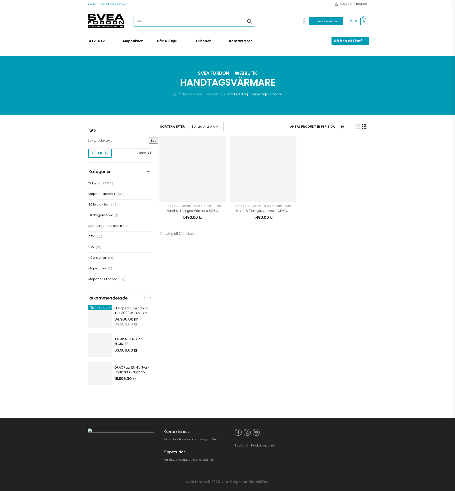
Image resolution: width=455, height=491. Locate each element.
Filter (97, 153)
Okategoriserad (100, 215)
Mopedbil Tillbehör (102, 279)
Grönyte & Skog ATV (192, 206)
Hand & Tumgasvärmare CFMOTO (264, 210)
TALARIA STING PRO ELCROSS (129, 341)
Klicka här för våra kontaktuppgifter (191, 439)
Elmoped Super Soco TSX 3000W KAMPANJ (131, 310)
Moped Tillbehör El (102, 194)
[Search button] (249, 21)
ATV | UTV (97, 41)
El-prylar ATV (169, 206)
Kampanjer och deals (105, 226)
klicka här (206, 459)
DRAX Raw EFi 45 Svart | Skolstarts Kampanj (132, 370)
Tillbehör (203, 41)
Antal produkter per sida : (313, 126)
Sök (153, 140)
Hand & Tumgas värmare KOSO (192, 210)
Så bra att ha (98, 205)
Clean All (144, 153)
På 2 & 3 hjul (167, 41)
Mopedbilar (133, 41)
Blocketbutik (259, 445)
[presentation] (145, 297)
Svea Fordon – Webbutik (202, 94)
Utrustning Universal (221, 206)
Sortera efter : (173, 126)
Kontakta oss (240, 41)
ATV (91, 237)
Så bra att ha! (348, 41)
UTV (91, 247)
